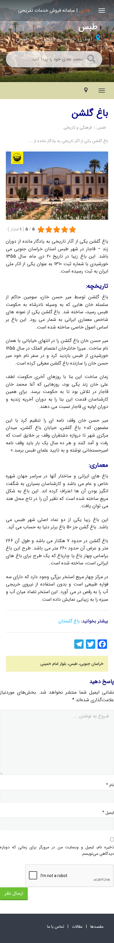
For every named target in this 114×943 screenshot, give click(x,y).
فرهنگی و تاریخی (77, 127)
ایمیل (108, 812)
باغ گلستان (69, 621)
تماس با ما (55, 926)
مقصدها (96, 926)
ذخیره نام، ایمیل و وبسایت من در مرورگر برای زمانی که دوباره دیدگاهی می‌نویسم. (57, 850)
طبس (22, 38)
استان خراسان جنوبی (66, 38)
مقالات (77, 926)
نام (110, 785)
